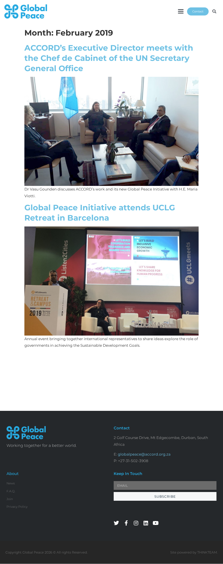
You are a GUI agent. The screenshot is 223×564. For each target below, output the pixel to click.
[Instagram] (136, 523)
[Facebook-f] (126, 523)
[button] (181, 11)
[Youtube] (155, 523)
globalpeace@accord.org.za (144, 454)
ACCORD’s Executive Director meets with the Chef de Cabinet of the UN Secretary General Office (108, 58)
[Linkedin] (145, 523)
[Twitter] (116, 523)
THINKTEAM (207, 552)
